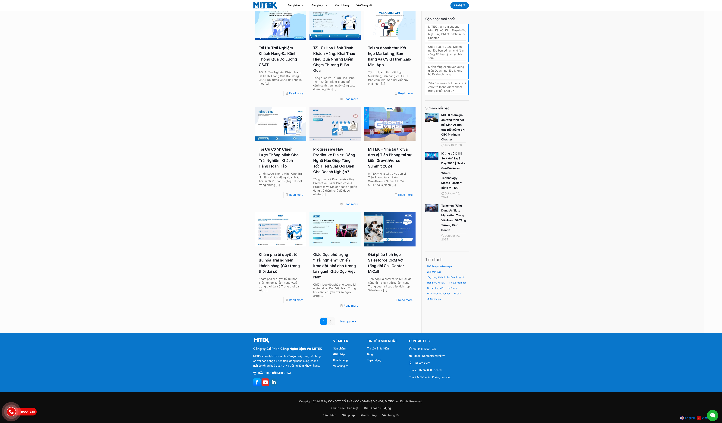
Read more (296, 93)
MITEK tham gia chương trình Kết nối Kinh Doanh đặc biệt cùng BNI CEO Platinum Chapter (447, 32)
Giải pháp (339, 354)
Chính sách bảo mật (344, 408)
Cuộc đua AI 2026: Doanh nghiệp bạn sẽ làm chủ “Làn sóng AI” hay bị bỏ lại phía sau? (446, 52)
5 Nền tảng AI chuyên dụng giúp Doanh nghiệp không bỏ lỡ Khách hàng (446, 70)
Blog (370, 354)
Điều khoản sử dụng (377, 408)
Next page (347, 321)
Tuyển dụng (374, 360)
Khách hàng (340, 360)
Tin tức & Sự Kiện (378, 348)
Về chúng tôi (341, 366)
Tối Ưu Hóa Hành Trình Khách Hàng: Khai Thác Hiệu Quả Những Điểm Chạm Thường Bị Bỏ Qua (334, 59)
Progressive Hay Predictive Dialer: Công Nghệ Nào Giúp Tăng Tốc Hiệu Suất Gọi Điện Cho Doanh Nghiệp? (334, 160)
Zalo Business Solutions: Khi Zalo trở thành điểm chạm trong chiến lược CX (447, 86)
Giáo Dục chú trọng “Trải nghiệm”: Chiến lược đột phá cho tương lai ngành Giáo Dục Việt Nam (334, 265)
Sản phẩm (339, 348)
